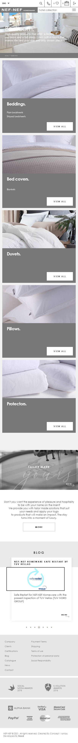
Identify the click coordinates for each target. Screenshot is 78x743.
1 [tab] (26, 627)
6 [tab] (47, 627)
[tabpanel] (41, 591)
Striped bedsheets (16, 116)
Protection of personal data (45, 656)
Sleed (21, 736)
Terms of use (37, 651)
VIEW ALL (60, 126)
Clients (8, 646)
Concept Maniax (58, 733)
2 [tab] (30, 627)
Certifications (11, 651)
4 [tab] (39, 627)
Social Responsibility (41, 660)
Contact (9, 670)
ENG (4, 3)
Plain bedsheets (15, 112)
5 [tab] (43, 627)
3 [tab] (35, 627)
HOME (7, 55)
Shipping (35, 646)
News (7, 665)
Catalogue (10, 660)
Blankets (11, 189)
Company (10, 641)
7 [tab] (51, 627)
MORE (69, 484)
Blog (7, 656)
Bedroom (14, 55)
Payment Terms (39, 641)
